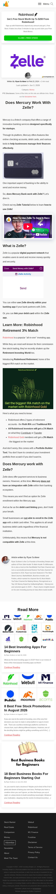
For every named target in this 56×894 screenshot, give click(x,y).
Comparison (9, 832)
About (6, 853)
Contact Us (33, 857)
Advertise (9, 842)
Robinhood (8, 337)
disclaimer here (30, 97)
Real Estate (9, 827)
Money (31, 90)
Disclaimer (32, 842)
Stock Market (9, 822)
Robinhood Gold (16, 437)
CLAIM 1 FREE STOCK (28, 38)
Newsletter (8, 848)
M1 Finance (33, 832)
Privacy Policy (34, 852)
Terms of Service (35, 847)
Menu (46, 4)
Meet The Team (11, 858)
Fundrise (32, 837)
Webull (31, 822)
